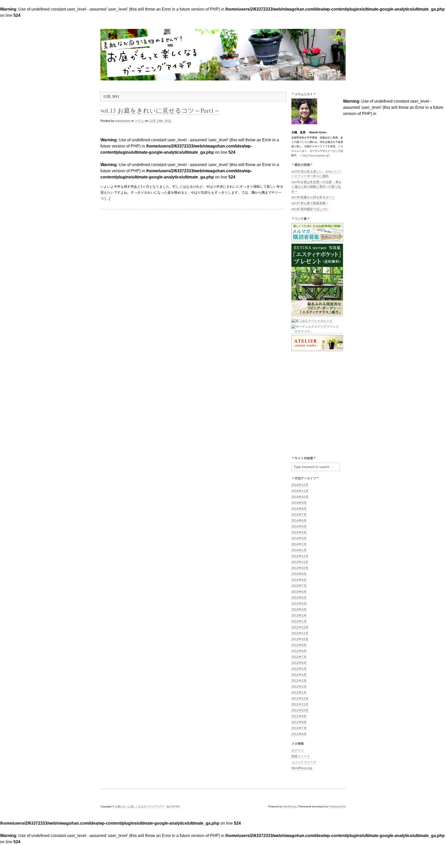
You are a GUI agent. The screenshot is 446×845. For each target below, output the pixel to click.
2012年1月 (299, 692)
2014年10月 (299, 497)
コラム (139, 121)
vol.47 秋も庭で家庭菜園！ (310, 203)
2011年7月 (299, 728)
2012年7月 (299, 657)
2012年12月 (299, 627)
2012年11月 (299, 633)
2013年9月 (299, 574)
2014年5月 (299, 526)
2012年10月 (299, 639)
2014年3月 (299, 538)
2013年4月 (299, 603)
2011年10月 (299, 710)
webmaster (123, 121)
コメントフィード (303, 762)
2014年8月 (299, 509)
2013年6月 (299, 592)
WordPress (289, 806)
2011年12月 (299, 698)
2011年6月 (299, 734)
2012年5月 (299, 669)
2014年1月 (299, 550)
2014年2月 (299, 544)
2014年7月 (299, 514)
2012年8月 (299, 651)
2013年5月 (299, 598)
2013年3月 (299, 609)
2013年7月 (299, 586)
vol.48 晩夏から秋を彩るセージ (313, 197)
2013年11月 (299, 562)
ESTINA (175, 806)
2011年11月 (299, 704)
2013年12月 (299, 556)
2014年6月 (299, 520)
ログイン (297, 750)
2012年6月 (299, 663)
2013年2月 (299, 615)
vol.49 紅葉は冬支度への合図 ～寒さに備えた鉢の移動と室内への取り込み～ (316, 186)
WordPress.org (301, 768)
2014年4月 (299, 532)
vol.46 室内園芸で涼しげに (310, 209)
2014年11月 (299, 491)
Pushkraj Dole (337, 806)
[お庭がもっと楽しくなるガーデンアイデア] (223, 78)
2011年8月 (299, 722)
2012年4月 (299, 675)
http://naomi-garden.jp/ (316, 155)
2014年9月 (299, 503)
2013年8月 (299, 580)
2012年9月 (299, 645)
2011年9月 (299, 716)
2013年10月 (299, 568)
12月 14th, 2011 (160, 121)
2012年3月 (299, 681)
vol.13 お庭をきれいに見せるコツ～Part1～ (160, 110)
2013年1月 (299, 621)
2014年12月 (299, 485)
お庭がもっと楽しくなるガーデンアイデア (139, 806)
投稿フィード (300, 756)
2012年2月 (299, 686)
